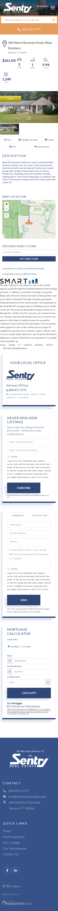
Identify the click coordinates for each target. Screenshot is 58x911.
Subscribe (23, 487)
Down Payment (14, 666)
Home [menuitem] (7, 831)
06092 (49, 345)
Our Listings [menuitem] (11, 842)
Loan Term (12, 639)
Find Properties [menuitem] (14, 837)
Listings (12, 345)
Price (9, 656)
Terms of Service (29, 612)
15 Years (26, 646)
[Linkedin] (15, 870)
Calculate (29, 692)
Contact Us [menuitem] (10, 854)
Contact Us (11, 397)
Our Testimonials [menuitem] (15, 848)
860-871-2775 (31, 29)
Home (3, 345)
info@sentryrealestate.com (27, 796)
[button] (53, 20)
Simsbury (39, 345)
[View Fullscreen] (6, 215)
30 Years (14, 646)
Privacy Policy (42, 477)
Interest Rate (13, 677)
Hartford (28, 345)
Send (24, 599)
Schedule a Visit (39, 515)
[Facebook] (7, 870)
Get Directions (29, 259)
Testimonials (42, 6)
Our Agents (23, 397)
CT (19, 345)
